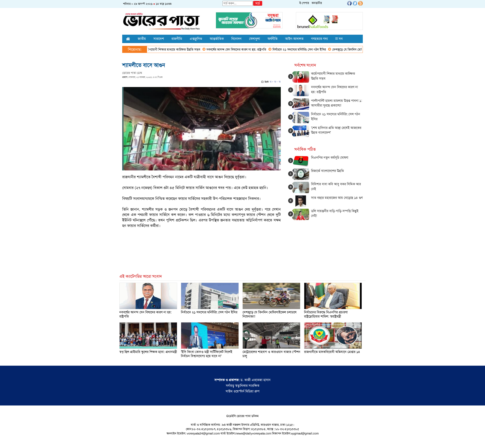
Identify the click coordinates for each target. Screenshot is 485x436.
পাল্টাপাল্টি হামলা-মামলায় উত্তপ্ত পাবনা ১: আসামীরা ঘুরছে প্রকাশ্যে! (336, 103)
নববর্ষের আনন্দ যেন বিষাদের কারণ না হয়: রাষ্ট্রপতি (219, 49)
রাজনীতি (176, 38)
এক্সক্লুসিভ (196, 38)
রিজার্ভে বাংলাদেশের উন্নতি (327, 171)
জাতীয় (142, 38)
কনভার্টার (317, 3)
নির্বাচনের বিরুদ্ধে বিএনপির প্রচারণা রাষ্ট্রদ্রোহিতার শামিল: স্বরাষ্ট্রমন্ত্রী (326, 314)
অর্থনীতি (273, 38)
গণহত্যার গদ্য (319, 38)
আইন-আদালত (294, 38)
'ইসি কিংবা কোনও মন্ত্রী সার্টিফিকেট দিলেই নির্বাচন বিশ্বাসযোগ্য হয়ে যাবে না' (206, 354)
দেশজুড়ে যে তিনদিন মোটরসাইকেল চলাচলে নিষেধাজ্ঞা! (347, 49)
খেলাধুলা (254, 38)
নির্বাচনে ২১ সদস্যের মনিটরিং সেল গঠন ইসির (282, 49)
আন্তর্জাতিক (217, 38)
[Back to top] (6, 428)
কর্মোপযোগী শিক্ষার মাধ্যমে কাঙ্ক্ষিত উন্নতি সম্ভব (154, 49)
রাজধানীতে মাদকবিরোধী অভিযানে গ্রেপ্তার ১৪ (332, 352)
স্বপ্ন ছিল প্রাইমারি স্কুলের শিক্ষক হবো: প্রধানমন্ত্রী (148, 352)
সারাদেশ (158, 38)
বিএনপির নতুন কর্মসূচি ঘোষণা (329, 157)
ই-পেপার (304, 3)
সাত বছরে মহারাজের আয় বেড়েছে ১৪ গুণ (337, 197)
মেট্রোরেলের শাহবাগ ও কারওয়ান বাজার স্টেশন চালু (271, 354)
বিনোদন (236, 38)
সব (340, 38)
